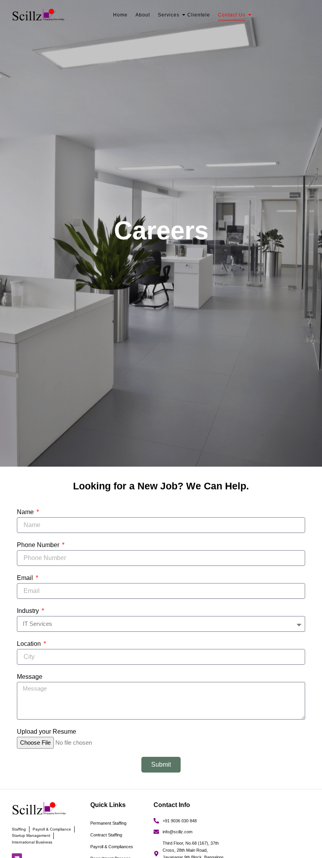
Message (29, 676)
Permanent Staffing (108, 823)
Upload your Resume (46, 731)
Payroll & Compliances (111, 846)
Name (26, 512)
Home (120, 15)
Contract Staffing (106, 835)
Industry (28, 610)
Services (168, 15)
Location (29, 643)
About (142, 15)
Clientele (198, 15)
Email (26, 577)
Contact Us (231, 15)
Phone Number (39, 545)
